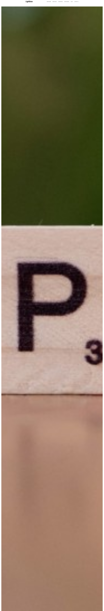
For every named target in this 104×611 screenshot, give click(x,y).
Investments (60, 1)
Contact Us (76, 1)
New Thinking (66, 1)
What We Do (55, 1)
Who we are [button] (49, 1)
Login (72, 1)
